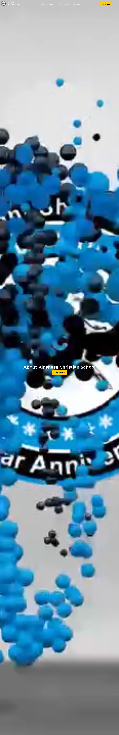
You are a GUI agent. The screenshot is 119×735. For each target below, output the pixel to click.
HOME (42, 4)
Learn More (59, 373)
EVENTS (67, 4)
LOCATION (85, 4)
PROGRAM (58, 4)
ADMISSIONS (76, 4)
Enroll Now (106, 4)
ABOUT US (49, 4)
